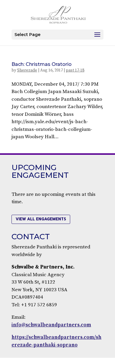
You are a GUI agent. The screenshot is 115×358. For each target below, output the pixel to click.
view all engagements (41, 219)
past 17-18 (75, 70)
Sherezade (27, 70)
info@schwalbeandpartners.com (51, 325)
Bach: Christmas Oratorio (42, 64)
